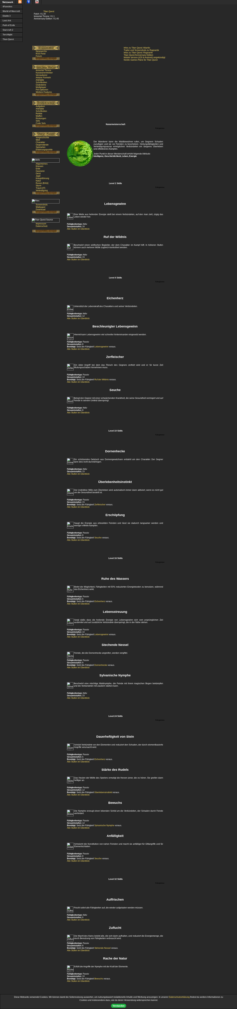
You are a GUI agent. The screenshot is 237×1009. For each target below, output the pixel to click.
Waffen (39, 116)
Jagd (38, 176)
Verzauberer (41, 75)
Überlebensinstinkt (103, 792)
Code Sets (41, 123)
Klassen (39, 166)
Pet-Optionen (42, 89)
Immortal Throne (43, 70)
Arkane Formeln (43, 77)
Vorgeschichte (42, 137)
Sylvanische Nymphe (104, 825)
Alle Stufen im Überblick (78, 229)
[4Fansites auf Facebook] (28, 2)
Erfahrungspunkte (44, 149)
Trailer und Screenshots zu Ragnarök (141, 50)
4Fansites (7, 6)
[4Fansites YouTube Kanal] (37, 2)
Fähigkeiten (159, 128)
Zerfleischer (99, 504)
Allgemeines (42, 164)
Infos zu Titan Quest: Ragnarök (138, 52)
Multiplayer (41, 87)
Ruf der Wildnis (101, 379)
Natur (38, 181)
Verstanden (119, 1005)
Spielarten (40, 147)
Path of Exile (9, 25)
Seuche (98, 537)
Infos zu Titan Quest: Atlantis (137, 48)
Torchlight (7, 34)
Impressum (41, 224)
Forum (39, 56)
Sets (38, 121)
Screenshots (42, 204)
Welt (38, 140)
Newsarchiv (41, 51)
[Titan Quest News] (20, 2)
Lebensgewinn (101, 346)
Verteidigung (42, 190)
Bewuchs (98, 978)
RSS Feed (40, 53)
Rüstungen (41, 118)
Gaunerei (40, 171)
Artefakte (40, 80)
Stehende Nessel (102, 948)
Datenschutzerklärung (179, 997)
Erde (38, 168)
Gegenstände (42, 145)
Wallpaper (40, 207)
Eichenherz (99, 601)
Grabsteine (41, 85)
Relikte (39, 113)
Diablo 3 (7, 16)
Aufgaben (40, 106)
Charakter (40, 142)
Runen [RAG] (42, 183)
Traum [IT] (40, 188)
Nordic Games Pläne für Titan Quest (141, 60)
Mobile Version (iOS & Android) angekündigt (144, 57)
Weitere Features (44, 92)
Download (40, 209)
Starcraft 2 (8, 30)
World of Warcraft (11, 11)
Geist (38, 173)
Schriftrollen (41, 82)
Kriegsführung (42, 178)
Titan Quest (8, 39)
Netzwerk (7, 2)
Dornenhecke (100, 665)
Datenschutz (42, 226)
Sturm (38, 185)
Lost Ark (7, 20)
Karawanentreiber (44, 73)
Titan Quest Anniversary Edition (138, 55)
